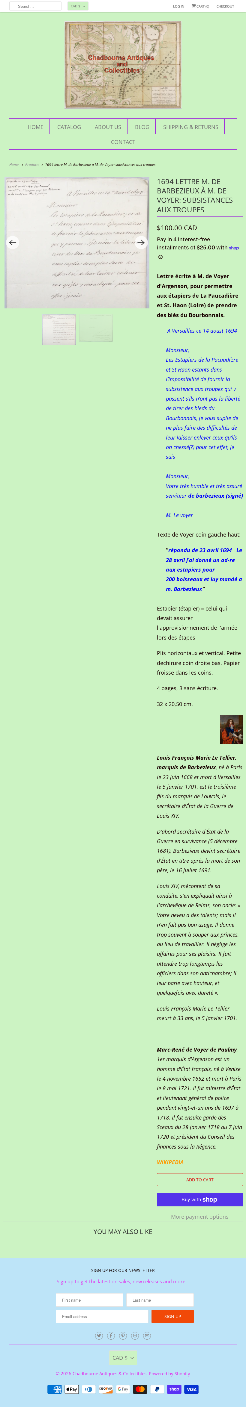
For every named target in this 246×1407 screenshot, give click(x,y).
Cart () (202, 6)
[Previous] (12, 242)
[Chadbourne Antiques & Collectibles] (123, 66)
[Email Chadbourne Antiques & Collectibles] (147, 1336)
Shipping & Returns (190, 127)
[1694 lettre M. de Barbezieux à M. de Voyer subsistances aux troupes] (76, 242)
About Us (108, 127)
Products (32, 164)
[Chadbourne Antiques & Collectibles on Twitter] (99, 1336)
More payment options (200, 1216)
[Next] (141, 242)
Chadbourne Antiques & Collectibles (109, 1373)
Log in (178, 6)
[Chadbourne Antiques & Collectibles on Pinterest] (123, 1336)
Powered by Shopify (169, 1373)
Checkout (225, 6)
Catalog (69, 127)
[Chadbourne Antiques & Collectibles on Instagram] (135, 1336)
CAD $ (75, 6)
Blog (142, 127)
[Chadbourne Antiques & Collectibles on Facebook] (111, 1336)
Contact (123, 142)
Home (36, 127)
